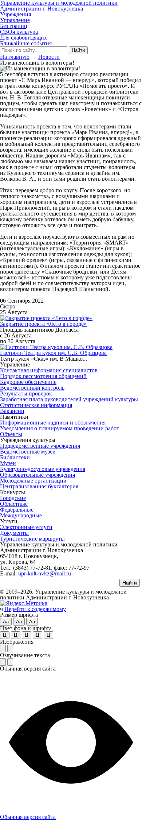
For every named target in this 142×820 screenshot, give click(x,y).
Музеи (8, 463)
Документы (14, 533)
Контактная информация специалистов (49, 370)
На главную (14, 57)
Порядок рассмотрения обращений (43, 376)
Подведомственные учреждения (40, 446)
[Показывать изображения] (3, 648)
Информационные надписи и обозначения (53, 422)
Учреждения (15, 14)
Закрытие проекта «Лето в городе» (43, 324)
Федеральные (16, 510)
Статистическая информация (36, 405)
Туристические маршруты (32, 539)
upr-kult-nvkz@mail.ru (44, 573)
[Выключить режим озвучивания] (10, 662)
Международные (21, 515)
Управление (15, 20)
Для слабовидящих (23, 37)
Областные (14, 504)
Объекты (11, 434)
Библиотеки (15, 457)
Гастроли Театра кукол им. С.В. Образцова (53, 353)
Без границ (13, 26)
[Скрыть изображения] (10, 648)
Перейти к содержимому (35, 609)
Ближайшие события (26, 43)
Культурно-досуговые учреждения (42, 469)
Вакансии (12, 411)
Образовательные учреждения (37, 475)
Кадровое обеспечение (28, 382)
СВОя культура (19, 32)
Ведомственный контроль (32, 388)
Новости (49, 57)
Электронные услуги (26, 527)
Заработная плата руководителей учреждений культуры (69, 399)
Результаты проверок (26, 393)
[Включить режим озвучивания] (3, 662)
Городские (13, 498)
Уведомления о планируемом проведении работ (59, 428)
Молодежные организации (33, 480)
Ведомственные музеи (28, 451)
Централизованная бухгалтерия (39, 486)
